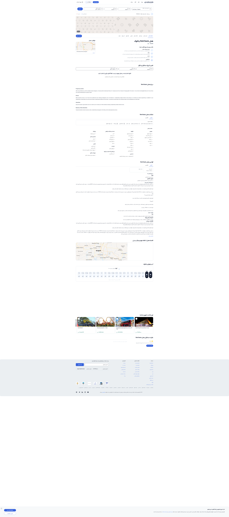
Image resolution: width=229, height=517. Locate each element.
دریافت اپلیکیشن (123, 373)
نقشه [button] (94, 52)
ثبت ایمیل (80, 364)
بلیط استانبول (143, 387)
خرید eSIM (151, 380)
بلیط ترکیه (111, 387)
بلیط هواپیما (151, 363)
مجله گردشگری (123, 369)
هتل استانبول (131, 387)
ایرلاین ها (148, 387)
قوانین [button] (131, 36)
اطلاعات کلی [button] (151, 36)
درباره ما (124, 363)
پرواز (142, 2)
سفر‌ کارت (124, 371)
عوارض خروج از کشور (136, 373)
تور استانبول (86, 387)
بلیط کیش (115, 387)
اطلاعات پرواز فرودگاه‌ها (149, 384)
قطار (135, 2)
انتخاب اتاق (79, 36)
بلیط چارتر (151, 387)
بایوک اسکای (150, 306)
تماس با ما (124, 365)
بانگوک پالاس (92, 310)
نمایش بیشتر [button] (151, 236)
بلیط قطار (151, 367)
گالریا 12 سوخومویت (129, 296)
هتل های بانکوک (143, 14)
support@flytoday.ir (81, 368)
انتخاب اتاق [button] (145, 36)
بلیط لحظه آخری (98, 387)
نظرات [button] (119, 36)
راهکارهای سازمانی (136, 376)
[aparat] (76, 392)
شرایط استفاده (164, 511)
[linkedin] (82, 392)
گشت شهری (151, 376)
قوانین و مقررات (137, 367)
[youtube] (88, 392)
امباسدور (92, 306)
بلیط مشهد (135, 387)
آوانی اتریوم (150, 310)
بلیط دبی (139, 387)
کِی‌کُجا (152, 382)
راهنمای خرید (137, 365)
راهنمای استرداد (137, 363)
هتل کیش (119, 387)
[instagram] (85, 392)
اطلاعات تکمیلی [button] (136, 360)
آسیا (151, 296)
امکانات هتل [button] (136, 36)
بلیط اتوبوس (151, 369)
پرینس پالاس (131, 306)
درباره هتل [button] (140, 36)
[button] (131, 2)
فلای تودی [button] (123, 360)
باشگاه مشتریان (137, 371)
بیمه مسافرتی (151, 378)
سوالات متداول (137, 369)
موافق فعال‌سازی (10, 510)
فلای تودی (103, 392)
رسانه (124, 376)
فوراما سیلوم (111, 306)
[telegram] (79, 392)
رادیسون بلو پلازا (130, 310)
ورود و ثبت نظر (149, 345)
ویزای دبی (93, 387)
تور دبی (90, 387)
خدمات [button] (152, 360)
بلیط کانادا (107, 387)
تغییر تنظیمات (10, 513)
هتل (138, 2)
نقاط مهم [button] (127, 36)
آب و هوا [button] (123, 36)
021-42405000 (95, 368)
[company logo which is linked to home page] (148, 2)
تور (152, 373)
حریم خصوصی (170, 511)
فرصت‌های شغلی (123, 367)
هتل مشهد (123, 387)
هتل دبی (127, 387)
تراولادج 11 (111, 310)
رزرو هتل (148, 14)
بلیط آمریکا (102, 387)
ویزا (152, 371)
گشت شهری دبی (81, 387)
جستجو (80, 9)
